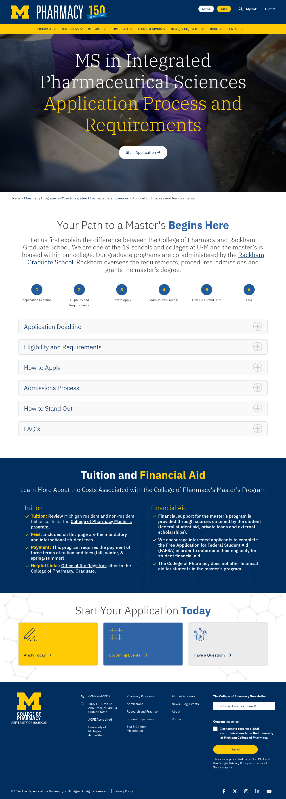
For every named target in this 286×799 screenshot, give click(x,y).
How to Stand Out (48, 408)
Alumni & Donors (184, 696)
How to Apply (42, 367)
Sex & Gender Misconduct (136, 729)
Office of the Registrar (83, 566)
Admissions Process (51, 388)
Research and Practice (142, 711)
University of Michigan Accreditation (97, 731)
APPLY (206, 8)
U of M (270, 9)
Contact (233, 29)
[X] (235, 791)
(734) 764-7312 (99, 696)
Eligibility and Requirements (62, 347)
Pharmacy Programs (40, 198)
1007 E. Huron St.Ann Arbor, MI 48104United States (102, 708)
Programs (45, 29)
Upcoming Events (125, 655)
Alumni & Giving (150, 29)
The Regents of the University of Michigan (51, 791)
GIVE (224, 8)
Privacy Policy (238, 763)
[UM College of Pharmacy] (29, 708)
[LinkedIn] (257, 791)
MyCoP (251, 9)
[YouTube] (269, 791)
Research (95, 29)
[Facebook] (224, 791)
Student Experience (140, 719)
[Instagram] (246, 791)
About (214, 29)
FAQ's (32, 429)
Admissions (70, 29)
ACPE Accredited (100, 719)
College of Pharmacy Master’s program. (81, 524)
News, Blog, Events (185, 29)
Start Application (141, 152)
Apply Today (35, 655)
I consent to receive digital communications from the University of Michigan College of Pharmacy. (246, 733)
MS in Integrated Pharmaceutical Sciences (94, 198)
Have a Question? (209, 655)
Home (15, 198)
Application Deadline (52, 326)
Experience (120, 29)
